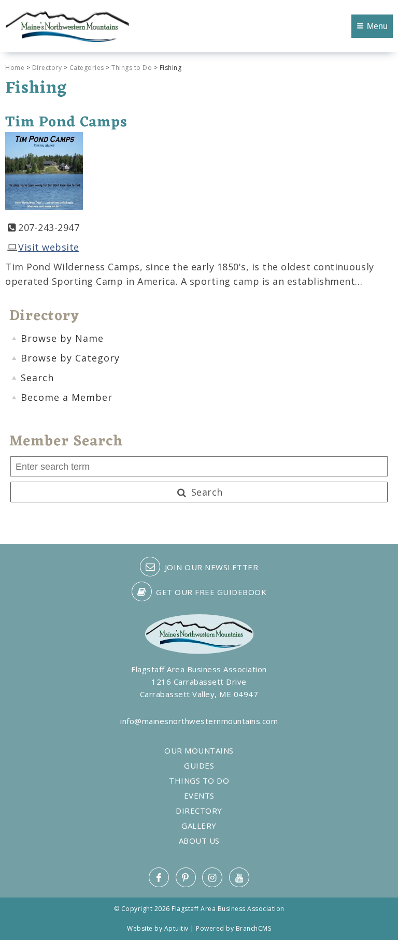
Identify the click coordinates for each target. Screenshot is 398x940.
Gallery (199, 826)
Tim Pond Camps (66, 123)
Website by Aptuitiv (158, 928)
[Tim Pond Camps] (44, 170)
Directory (47, 67)
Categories (86, 67)
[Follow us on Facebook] (159, 877)
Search (205, 492)
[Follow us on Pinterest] (186, 877)
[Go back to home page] (67, 25)
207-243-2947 (48, 227)
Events (199, 796)
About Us (199, 841)
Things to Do (131, 67)
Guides (199, 766)
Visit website (48, 247)
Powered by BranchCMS (233, 928)
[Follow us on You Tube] (239, 877)
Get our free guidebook (210, 592)
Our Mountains (199, 751)
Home (14, 67)
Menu (377, 26)
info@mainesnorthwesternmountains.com (199, 721)
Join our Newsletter (210, 567)
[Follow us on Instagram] (212, 877)
